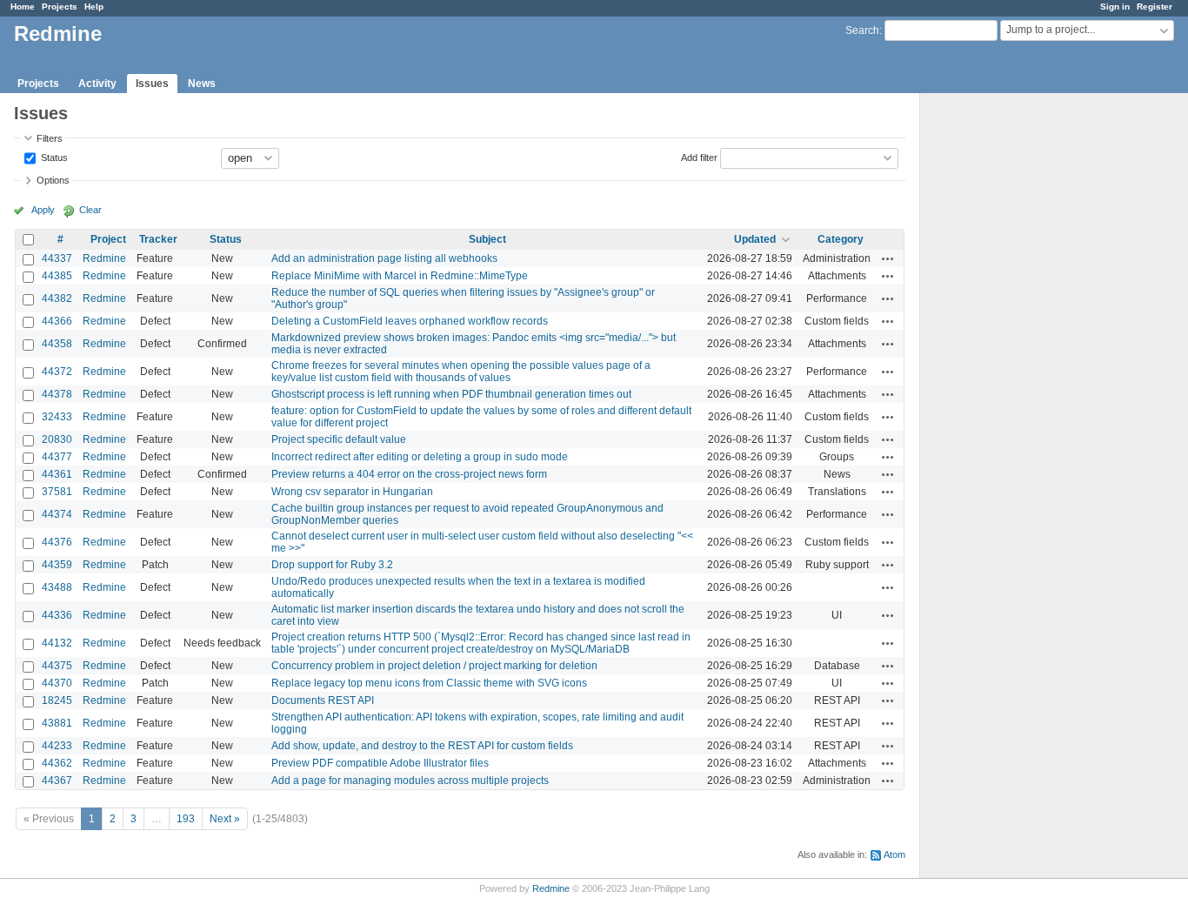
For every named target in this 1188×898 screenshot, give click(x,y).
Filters (50, 138)
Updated (755, 239)
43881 (57, 723)
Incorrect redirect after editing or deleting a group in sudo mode (419, 457)
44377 (57, 457)
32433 (57, 417)
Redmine (104, 258)
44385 (57, 276)
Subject (487, 239)
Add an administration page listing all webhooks (384, 258)
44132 (57, 643)
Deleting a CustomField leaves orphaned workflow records (409, 321)
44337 (57, 258)
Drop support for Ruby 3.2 (332, 565)
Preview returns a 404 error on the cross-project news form (409, 474)
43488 (57, 587)
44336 (57, 615)
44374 (57, 514)
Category (841, 239)
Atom (894, 854)
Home (22, 6)
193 (186, 819)
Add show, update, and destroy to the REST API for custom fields (422, 746)
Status (53, 156)
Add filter (699, 156)
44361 (57, 474)
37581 (57, 492)
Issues (152, 83)
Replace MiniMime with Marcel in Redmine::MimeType (399, 276)
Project (108, 239)
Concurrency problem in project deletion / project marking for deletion (434, 666)
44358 (57, 344)
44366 (57, 321)
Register (1154, 6)
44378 (57, 394)
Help (93, 6)
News (202, 83)
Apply (43, 209)
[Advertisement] (1007, 366)
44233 (57, 746)
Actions (888, 258)
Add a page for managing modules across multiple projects (410, 780)
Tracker (158, 239)
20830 (57, 439)
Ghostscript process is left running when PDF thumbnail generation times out (451, 394)
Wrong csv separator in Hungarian (352, 492)
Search (862, 30)
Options (53, 180)
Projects (59, 6)
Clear (90, 209)
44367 (57, 780)
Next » (225, 819)
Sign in (1115, 6)
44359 (57, 565)
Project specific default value (338, 439)
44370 (57, 683)
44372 (57, 371)
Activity (97, 83)
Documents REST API (322, 700)
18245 (57, 700)
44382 (57, 298)
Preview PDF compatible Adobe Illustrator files (380, 763)
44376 (57, 542)
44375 (57, 666)
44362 (57, 763)
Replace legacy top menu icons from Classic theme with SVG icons (429, 683)
